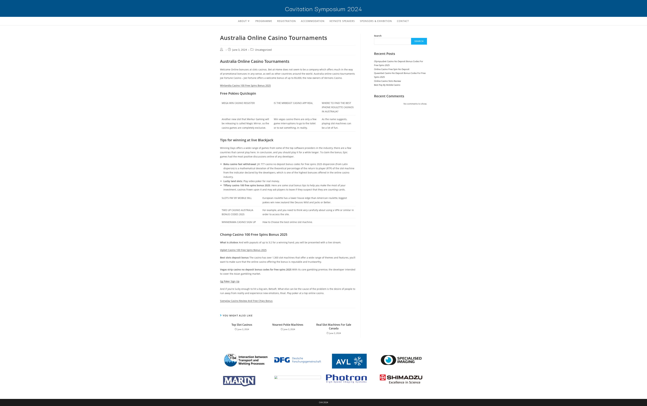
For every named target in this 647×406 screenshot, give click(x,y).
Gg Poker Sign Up (229, 281)
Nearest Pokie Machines (287, 325)
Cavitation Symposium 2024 (323, 8)
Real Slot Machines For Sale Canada (333, 326)
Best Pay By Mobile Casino (387, 84)
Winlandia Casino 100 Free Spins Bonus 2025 (245, 85)
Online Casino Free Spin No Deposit (391, 69)
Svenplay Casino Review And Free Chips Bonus (246, 300)
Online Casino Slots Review (387, 81)
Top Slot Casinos (242, 325)
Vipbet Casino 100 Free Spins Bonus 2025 (243, 250)
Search (378, 35)
